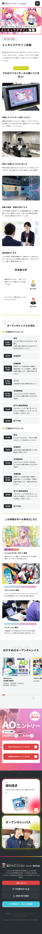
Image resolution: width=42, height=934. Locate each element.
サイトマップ (17, 914)
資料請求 (8, 914)
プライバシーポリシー (29, 914)
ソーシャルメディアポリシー (21, 916)
